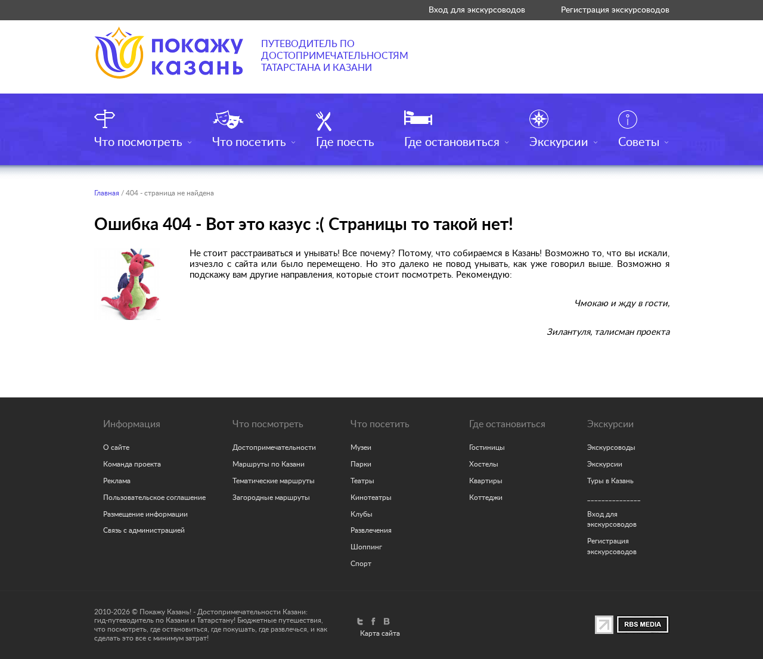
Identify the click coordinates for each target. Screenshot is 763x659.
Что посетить (249, 142)
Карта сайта (380, 633)
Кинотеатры (371, 497)
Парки (361, 464)
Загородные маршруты (271, 497)
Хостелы (483, 464)
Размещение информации (145, 514)
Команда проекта (132, 464)
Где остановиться (452, 142)
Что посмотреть (138, 142)
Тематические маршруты (273, 480)
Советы (638, 142)
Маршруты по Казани (268, 464)
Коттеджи (486, 497)
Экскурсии (558, 142)
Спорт (361, 563)
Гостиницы (487, 447)
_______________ (614, 497)
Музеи (361, 447)
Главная (106, 193)
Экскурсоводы (611, 447)
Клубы (362, 514)
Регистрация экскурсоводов (615, 9)
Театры (362, 480)
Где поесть (345, 142)
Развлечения (371, 530)
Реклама (117, 480)
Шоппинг (366, 547)
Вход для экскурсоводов (477, 9)
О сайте (116, 447)
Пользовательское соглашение (154, 497)
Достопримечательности (274, 447)
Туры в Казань (610, 480)
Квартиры (486, 480)
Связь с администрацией (144, 530)
